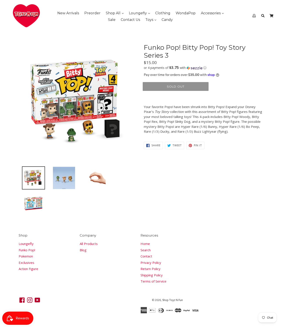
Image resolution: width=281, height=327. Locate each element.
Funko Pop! (27, 250)
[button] (203, 68)
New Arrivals (68, 13)
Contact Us (130, 20)
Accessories (211, 13)
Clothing (162, 13)
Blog (83, 250)
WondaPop (186, 13)
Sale (111, 20)
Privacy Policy (150, 262)
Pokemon (26, 256)
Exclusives (26, 262)
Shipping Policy (151, 275)
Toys (149, 20)
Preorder (92, 13)
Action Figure (28, 268)
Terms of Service (153, 281)
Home (145, 243)
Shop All (113, 13)
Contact (146, 256)
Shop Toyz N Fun (172, 300)
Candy (167, 20)
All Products (89, 243)
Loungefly (138, 13)
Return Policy (150, 268)
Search (145, 250)
